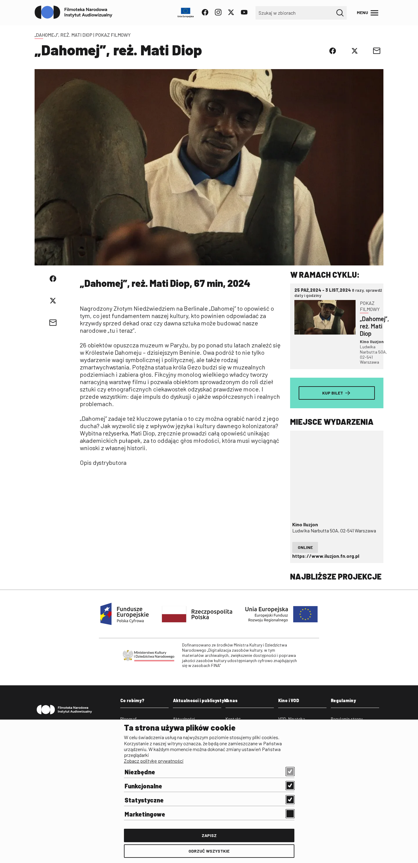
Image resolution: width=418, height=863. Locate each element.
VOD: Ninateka (291, 719)
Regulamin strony (347, 719)
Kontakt (233, 719)
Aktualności (184, 719)
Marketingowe (145, 814)
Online (305, 547)
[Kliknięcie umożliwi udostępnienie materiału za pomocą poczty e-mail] (376, 50)
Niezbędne (140, 772)
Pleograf (128, 719)
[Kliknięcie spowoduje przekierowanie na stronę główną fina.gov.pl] (74, 12)
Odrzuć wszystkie (209, 851)
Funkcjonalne (143, 786)
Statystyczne (144, 800)
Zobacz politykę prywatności (154, 761)
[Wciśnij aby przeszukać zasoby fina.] (340, 13)
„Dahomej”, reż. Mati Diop (63, 35)
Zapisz (209, 835)
